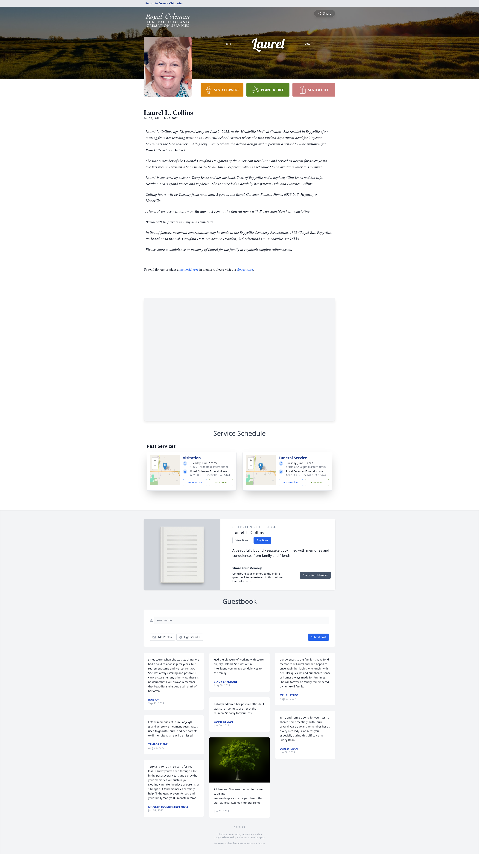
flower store (245, 269)
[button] (165, 466)
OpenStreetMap (243, 843)
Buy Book (262, 540)
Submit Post (318, 637)
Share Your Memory (315, 575)
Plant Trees (221, 482)
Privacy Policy (229, 837)
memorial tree (188, 269)
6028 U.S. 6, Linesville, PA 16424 (210, 475)
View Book (242, 540)
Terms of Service (249, 837)
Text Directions (195, 482)
